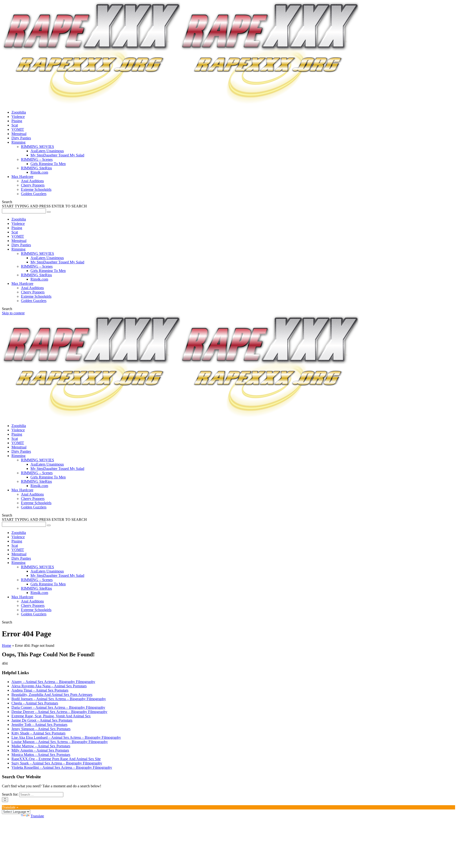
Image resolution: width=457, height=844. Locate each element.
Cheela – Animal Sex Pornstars (34, 703)
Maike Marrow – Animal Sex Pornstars (40, 746)
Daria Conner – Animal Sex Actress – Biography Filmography (58, 707)
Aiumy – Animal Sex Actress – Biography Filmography (53, 682)
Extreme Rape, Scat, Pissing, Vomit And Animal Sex (51, 716)
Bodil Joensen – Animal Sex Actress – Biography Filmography (58, 699)
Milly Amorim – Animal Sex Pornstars (40, 750)
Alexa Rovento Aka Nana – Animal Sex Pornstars (49, 686)
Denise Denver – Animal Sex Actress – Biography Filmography (59, 712)
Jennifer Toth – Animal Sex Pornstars (39, 725)
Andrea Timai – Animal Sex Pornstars (39, 690)
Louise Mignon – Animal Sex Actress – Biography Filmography (59, 742)
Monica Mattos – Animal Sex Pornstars (40, 755)
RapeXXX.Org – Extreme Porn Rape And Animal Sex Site (56, 759)
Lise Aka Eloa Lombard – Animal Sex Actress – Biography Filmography (66, 737)
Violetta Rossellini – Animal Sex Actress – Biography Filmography (61, 767)
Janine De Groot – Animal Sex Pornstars (41, 720)
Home (6, 645)
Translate (37, 816)
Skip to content (13, 313)
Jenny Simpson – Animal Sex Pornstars (40, 729)
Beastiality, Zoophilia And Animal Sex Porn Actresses (51, 695)
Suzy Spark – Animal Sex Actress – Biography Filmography (56, 763)
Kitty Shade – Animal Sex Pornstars (38, 733)
